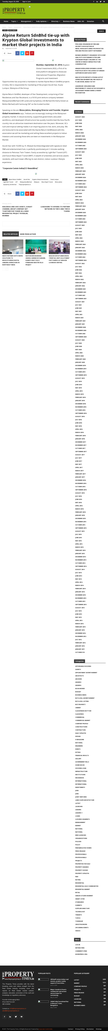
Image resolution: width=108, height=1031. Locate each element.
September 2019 (80, 375)
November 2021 (80, 292)
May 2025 (78, 161)
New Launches (80, 835)
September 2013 (80, 604)
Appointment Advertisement (86, 673)
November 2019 (80, 369)
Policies (78, 841)
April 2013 (78, 620)
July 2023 (78, 228)
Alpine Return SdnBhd (15, 179)
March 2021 (79, 318)
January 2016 (80, 515)
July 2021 (78, 305)
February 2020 (80, 359)
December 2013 (80, 595)
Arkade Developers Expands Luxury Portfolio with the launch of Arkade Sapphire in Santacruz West (89, 70)
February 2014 (80, 588)
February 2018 (80, 436)
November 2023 (80, 216)
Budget (78, 692)
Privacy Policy (80, 1029)
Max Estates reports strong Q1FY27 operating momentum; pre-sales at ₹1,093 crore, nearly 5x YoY (89, 79)
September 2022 (80, 260)
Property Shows (81, 870)
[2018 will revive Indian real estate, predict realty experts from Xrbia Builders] (43, 982)
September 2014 (80, 566)
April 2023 (78, 238)
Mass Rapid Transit (47, 182)
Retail (77, 892)
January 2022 (80, 286)
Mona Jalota (58, 182)
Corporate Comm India (45, 1029)
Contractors (80, 730)
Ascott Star (27, 179)
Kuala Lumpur (55, 179)
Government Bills (82, 762)
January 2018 (80, 439)
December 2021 (80, 289)
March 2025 (79, 168)
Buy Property (80, 704)
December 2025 (80, 139)
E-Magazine (79, 739)
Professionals (80, 854)
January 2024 (80, 209)
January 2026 (80, 136)
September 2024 (80, 187)
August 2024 (79, 190)
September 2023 (80, 222)
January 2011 (80, 649)
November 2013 (80, 598)
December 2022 (80, 251)
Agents (78, 669)
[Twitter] (100, 1)
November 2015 (80, 522)
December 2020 (80, 327)
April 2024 (78, 200)
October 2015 (80, 525)
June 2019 (78, 385)
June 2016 (78, 499)
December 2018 (80, 404)
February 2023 (80, 244)
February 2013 (80, 627)
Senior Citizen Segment (84, 896)
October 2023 (80, 219)
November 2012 (80, 636)
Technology (80, 912)
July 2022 (78, 267)
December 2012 (80, 633)
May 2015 (78, 541)
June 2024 (78, 193)
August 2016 (79, 493)
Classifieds (79, 714)
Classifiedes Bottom (83, 711)
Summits (78, 905)
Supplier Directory (82, 908)
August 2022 (79, 263)
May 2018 (78, 426)
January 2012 (80, 646)
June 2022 (78, 270)
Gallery (78, 759)
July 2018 (78, 420)
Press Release (80, 851)
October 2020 (80, 334)
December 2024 (80, 177)
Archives (78, 679)
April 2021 (78, 314)
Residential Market (82, 889)
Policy (77, 845)
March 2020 (79, 356)
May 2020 (78, 349)
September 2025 (80, 149)
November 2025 (80, 142)
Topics (13, 21)
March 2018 (79, 432)
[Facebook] (93, 1)
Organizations (81, 838)
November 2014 (80, 560)
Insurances (79, 778)
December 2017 (80, 442)
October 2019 (80, 372)
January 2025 (80, 174)
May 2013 (78, 617)
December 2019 (80, 365)
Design (77, 736)
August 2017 (79, 455)
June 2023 (78, 232)
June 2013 (78, 614)
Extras (78, 752)
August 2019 (79, 378)
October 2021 (80, 295)
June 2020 (78, 346)
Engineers (79, 746)
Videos (77, 931)
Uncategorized (81, 924)
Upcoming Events (81, 927)
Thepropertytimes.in (25, 184)
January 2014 (80, 592)
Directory (54, 21)
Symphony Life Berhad (9, 184)
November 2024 (80, 181)
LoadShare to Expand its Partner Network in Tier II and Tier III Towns (55, 209)
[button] (103, 22)
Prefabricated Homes (83, 848)
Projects (78, 861)
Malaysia (36, 182)
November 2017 (80, 445)
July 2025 (78, 155)
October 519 (79, 652)
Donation (90, 21)
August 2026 (79, 117)
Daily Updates (41, 21)
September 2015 (80, 528)
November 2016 (80, 483)
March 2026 (79, 133)
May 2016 (78, 502)
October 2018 (80, 410)
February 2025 (80, 171)
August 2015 (79, 531)
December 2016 (80, 480)
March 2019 (79, 394)
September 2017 (80, 451)
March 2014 (79, 585)
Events (77, 749)
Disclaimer (90, 1029)
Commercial (79, 717)
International (81, 781)
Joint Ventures (81, 797)
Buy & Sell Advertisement (85, 698)
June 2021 (78, 308)
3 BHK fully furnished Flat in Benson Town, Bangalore (59, 1003)
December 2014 (80, 557)
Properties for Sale (82, 864)
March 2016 (79, 509)
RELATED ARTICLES (11, 234)
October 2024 (80, 184)
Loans (77, 816)
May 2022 (78, 273)
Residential (79, 883)
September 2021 (80, 298)
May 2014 (78, 579)
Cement (78, 708)
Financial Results (82, 755)
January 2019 (80, 400)
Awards (78, 682)
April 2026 (78, 130)
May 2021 (78, 311)
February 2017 (80, 474)
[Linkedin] (97, 1)
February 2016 (80, 512)
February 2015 (80, 550)
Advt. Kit (81, 21)
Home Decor (79, 765)
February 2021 (80, 321)
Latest (77, 803)
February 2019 (80, 397)
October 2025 (80, 145)
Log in (77, 945)
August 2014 (79, 569)
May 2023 (78, 235)
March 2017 (79, 471)
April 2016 (78, 506)
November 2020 (80, 330)
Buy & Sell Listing (82, 701)
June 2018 (78, 423)
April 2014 (78, 582)
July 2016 (78, 496)
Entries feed (79, 948)
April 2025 (78, 165)
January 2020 (80, 362)
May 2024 (78, 196)
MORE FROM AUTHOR (28, 234)
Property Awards (82, 867)
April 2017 (78, 467)
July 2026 (78, 120)
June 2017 (78, 461)
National (79, 829)
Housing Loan (80, 768)
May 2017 (78, 464)
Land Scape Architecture (84, 800)
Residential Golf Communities (86, 886)
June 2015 (78, 537)
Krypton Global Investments (40, 179)
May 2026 (78, 126)
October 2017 (80, 448)
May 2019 (78, 388)
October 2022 (80, 257)
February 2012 (80, 643)
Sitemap (98, 1029)
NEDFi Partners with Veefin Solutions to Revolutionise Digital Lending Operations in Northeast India (12, 260)
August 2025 (79, 152)
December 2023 (80, 212)
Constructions (81, 727)
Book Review (80, 688)
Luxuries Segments (82, 819)
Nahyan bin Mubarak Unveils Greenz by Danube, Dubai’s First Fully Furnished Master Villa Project (36, 260)
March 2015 (79, 547)
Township (79, 921)
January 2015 (80, 553)
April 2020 (78, 353)
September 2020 (80, 337)
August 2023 (79, 225)
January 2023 (80, 247)
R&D (76, 876)
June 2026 (78, 123)
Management (26, 21)
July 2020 (78, 343)
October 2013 (80, 601)
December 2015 (80, 518)
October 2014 (80, 563)
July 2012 (78, 639)
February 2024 (80, 206)
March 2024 (79, 203)
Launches (79, 806)
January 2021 (80, 324)
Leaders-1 (78, 813)
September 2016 (80, 490)
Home (6, 21)
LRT (17, 182)
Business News (69, 21)
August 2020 (79, 340)
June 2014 (78, 576)
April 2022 (78, 276)
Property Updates (82, 873)
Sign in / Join (26, 1)
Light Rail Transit (8, 182)
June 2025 (78, 158)
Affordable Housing (83, 666)
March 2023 (79, 241)
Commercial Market (82, 720)
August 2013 (79, 608)
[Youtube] (104, 1)
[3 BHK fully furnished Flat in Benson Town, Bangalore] (43, 1004)
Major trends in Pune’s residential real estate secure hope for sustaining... (58, 992)
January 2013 (80, 630)
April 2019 (78, 391)
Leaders (78, 810)
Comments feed (81, 951)
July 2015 (78, 534)
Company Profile (81, 724)
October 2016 (80, 487)
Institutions (80, 775)
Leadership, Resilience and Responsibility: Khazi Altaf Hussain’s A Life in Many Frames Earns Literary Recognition (90, 89)
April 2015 (78, 544)
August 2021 (79, 302)
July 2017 (78, 458)
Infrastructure (81, 771)
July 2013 (78, 611)
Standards (79, 902)
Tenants (78, 915)
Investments (17, 27)
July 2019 (78, 381)
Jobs (77, 790)
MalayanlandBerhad (26, 182)
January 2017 (80, 477)
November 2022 (80, 254)
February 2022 (80, 283)
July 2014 (78, 573)
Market (78, 825)
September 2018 (80, 413)
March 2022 (79, 279)
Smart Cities (80, 899)
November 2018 (80, 407)
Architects (79, 676)
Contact (70, 1029)
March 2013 (79, 624)
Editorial (79, 743)
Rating (78, 880)
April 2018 (78, 429)
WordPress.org (81, 954)
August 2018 (79, 416)
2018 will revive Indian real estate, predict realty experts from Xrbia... (59, 981)
